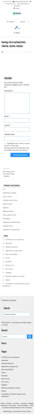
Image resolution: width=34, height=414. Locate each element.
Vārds (7, 116)
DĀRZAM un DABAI (9, 193)
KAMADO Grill (8, 226)
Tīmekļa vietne (9, 134)
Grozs (8, 258)
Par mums (9, 269)
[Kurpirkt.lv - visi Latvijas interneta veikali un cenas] (17, 324)
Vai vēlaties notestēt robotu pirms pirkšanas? (17, 408)
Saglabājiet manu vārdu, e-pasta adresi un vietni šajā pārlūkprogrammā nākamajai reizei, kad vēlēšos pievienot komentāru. (17, 146)
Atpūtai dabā (7, 204)
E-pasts (7, 125)
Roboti (8, 280)
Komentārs (8, 91)
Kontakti (9, 262)
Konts (17, 8)
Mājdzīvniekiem (8, 211)
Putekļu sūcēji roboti (10, 200)
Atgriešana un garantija (14, 251)
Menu (18, 33)
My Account (10, 265)
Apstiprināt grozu (12, 247)
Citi (4, 189)
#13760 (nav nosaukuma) (14, 240)
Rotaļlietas (6, 219)
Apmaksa (9, 243)
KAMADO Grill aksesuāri (11, 230)
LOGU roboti (7, 197)
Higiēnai (6, 208)
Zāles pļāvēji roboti (9, 215)
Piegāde (8, 273)
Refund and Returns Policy (15, 276)
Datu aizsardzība (11, 254)
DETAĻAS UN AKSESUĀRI (11, 222)
